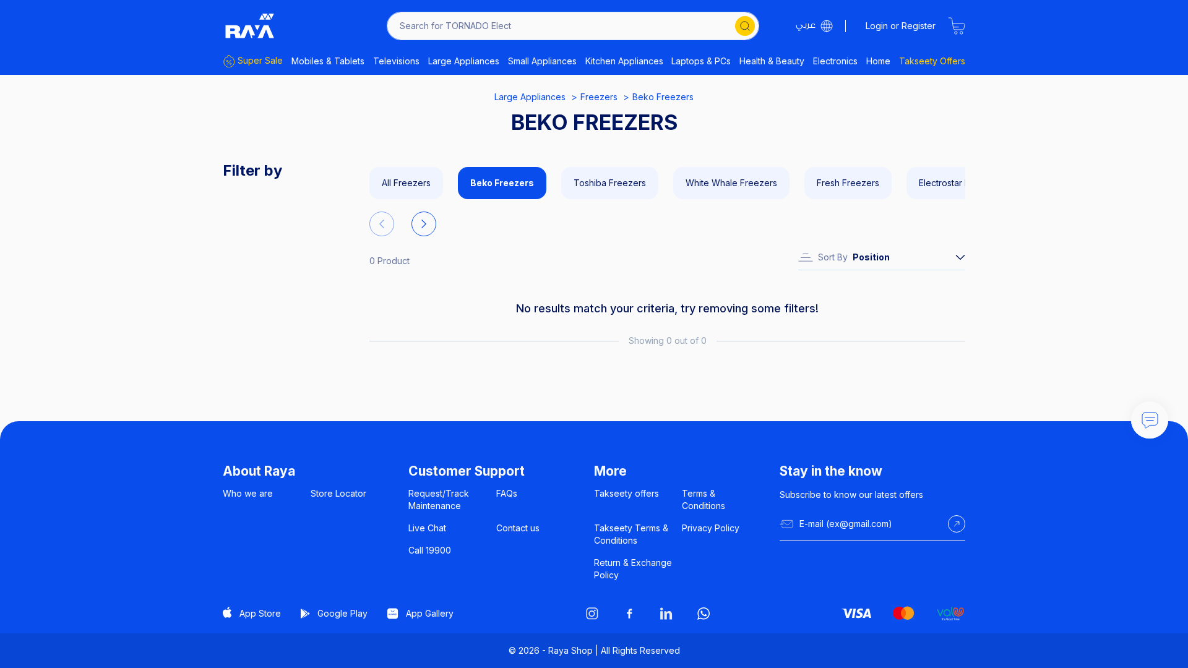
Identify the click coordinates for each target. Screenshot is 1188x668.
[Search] (745, 26)
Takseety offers (626, 493)
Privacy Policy (710, 528)
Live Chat (427, 528)
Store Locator (338, 493)
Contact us (518, 528)
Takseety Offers (932, 61)
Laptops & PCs (701, 61)
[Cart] (956, 26)
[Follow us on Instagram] (592, 613)
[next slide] (423, 224)
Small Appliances (542, 61)
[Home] (250, 26)
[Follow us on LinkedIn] (666, 613)
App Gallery (430, 613)
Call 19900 (429, 550)
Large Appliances (463, 61)
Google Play (342, 613)
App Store (260, 613)
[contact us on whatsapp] (703, 613)
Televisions (396, 61)
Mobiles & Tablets (327, 61)
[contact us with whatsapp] (1149, 420)
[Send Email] (956, 524)
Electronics (835, 61)
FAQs (506, 493)
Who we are (248, 493)
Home (878, 61)
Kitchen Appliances (624, 61)
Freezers (599, 97)
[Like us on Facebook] (629, 614)
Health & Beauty (771, 61)
